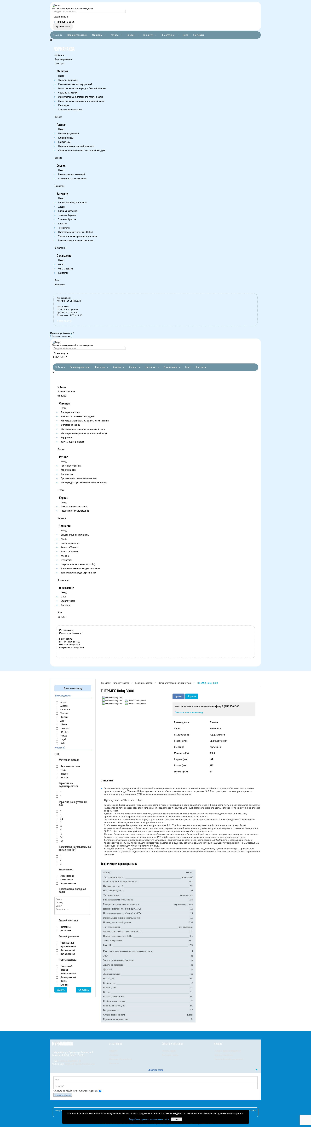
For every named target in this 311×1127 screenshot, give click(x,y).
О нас (61, 264)
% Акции (58, 35)
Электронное (66, 879)
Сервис (131, 35)
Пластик (64, 773)
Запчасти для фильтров (70, 109)
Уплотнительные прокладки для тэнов (77, 236)
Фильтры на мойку (67, 92)
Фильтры (97, 35)
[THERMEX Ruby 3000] (112, 697)
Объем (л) (60, 747)
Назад (61, 75)
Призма (64, 981)
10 (61, 833)
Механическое (67, 876)
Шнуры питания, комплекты (72, 202)
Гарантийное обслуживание (72, 178)
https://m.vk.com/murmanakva (80, 1064)
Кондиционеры (66, 137)
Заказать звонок (63, 1094)
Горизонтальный (68, 946)
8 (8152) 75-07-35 (64, 321)
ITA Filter (64, 732)
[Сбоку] (72, 899)
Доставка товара (170, 1055)
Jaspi (62, 720)
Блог (185, 35)
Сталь (63, 770)
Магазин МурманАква (120, 1059)
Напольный (65, 927)
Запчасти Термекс (67, 215)
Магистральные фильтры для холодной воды (81, 101)
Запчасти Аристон (67, 219)
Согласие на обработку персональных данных (75, 1090)
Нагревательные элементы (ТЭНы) (75, 232)
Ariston (63, 702)
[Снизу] (72, 905)
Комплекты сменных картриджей (75, 84)
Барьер (63, 735)
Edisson (63, 724)
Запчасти (148, 35)
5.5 (61, 819)
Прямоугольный (68, 973)
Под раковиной (67, 954)
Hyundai (64, 717)
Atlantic (64, 706)
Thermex (64, 713)
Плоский (64, 970)
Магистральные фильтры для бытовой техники (82, 88)
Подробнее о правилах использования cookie (149, 1119)
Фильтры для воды (68, 80)
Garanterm (65, 709)
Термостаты (64, 227)
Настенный (65, 930)
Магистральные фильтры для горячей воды (80, 96)
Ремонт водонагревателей (71, 174)
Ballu (62, 743)
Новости (113, 1050)
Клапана (62, 223)
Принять (177, 1119)
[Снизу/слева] (72, 909)
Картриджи (63, 105)
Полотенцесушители (68, 133)
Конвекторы (64, 141)
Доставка (113, 1055)
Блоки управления (67, 211)
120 (61, 841)
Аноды (61, 206)
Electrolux (64, 728)
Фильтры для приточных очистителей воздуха (81, 150)
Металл (64, 777)
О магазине (168, 35)
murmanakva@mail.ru (70, 1061)
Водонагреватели (77, 35)
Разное (115, 35)
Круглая (64, 984)
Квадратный (66, 966)
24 (61, 837)
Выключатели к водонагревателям (75, 240)
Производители (63, 695)
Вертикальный (67, 942)
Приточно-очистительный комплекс (76, 146)
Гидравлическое (68, 883)
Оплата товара (65, 268)
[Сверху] (72, 902)
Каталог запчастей (224, 1055)
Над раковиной (67, 950)
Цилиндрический (68, 977)
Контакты (198, 35)
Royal (63, 739)
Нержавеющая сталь (70, 766)
